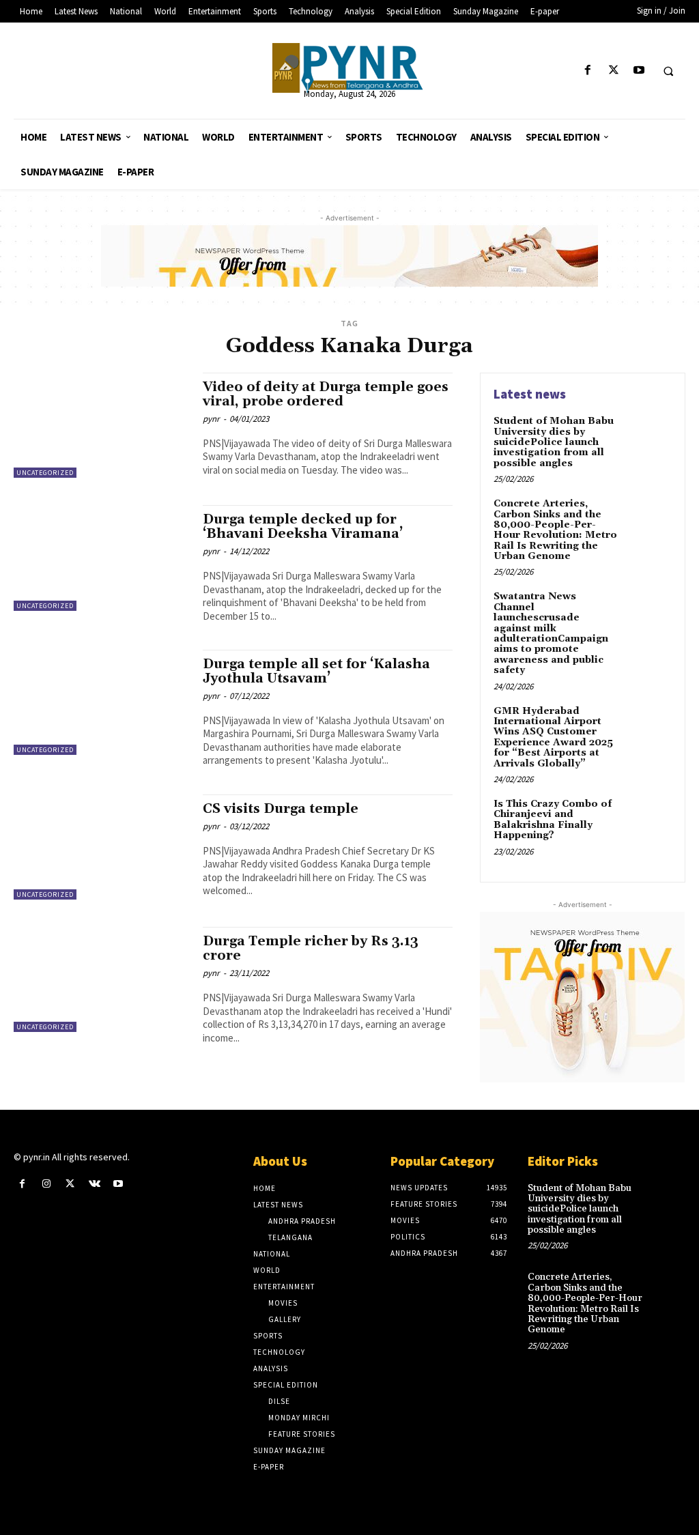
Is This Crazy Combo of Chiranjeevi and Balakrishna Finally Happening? (553, 820)
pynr (211, 419)
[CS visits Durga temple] (101, 847)
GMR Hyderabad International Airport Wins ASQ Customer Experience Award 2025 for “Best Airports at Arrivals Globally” (553, 737)
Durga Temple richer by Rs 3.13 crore (310, 948)
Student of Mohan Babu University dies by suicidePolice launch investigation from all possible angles (554, 442)
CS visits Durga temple (280, 809)
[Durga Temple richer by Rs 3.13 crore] (101, 979)
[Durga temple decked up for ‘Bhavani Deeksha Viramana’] (101, 557)
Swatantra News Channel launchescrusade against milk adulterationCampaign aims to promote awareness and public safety (551, 633)
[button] (668, 71)
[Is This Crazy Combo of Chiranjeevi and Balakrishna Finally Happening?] (648, 820)
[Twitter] (613, 70)
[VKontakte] (94, 1183)
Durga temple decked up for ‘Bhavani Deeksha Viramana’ (303, 526)
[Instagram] (46, 1183)
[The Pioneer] (349, 68)
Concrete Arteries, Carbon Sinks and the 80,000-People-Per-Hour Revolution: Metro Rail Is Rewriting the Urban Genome (555, 530)
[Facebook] (588, 70)
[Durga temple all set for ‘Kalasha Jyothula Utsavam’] (101, 702)
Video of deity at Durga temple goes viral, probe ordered (325, 394)
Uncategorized (45, 472)
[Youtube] (638, 70)
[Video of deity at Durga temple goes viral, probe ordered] (101, 425)
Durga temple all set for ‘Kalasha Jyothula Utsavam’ (316, 671)
